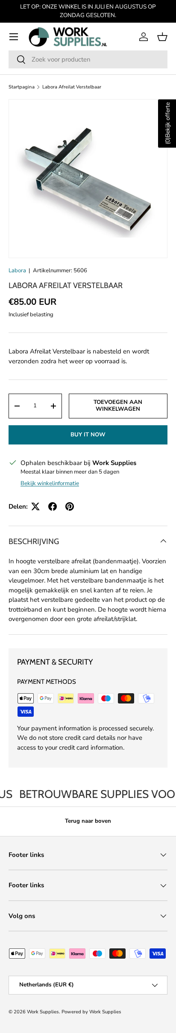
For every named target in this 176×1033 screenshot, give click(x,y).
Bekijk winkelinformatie (50, 483)
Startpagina (22, 87)
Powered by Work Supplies (91, 1012)
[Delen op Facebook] (52, 506)
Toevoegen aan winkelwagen (118, 405)
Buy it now (88, 435)
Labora (17, 270)
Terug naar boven (88, 821)
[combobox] (88, 59)
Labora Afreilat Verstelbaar (71, 87)
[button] (162, 36)
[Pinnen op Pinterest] (69, 506)
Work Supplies (43, 1012)
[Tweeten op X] (35, 506)
